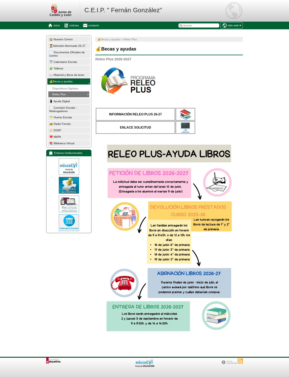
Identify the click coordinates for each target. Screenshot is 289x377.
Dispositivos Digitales (65, 88)
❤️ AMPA (55, 136)
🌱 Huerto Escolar (60, 117)
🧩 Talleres (56, 68)
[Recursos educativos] (68, 204)
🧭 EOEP (55, 130)
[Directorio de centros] (68, 185)
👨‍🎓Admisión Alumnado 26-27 (67, 45)
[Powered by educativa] (53, 361)
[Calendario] (68, 222)
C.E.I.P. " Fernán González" (123, 10)
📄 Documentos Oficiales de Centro (67, 54)
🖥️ (185, 127)
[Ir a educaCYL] (144, 366)
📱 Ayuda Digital (59, 101)
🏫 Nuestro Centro (61, 39)
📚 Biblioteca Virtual (61, 143)
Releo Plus (59, 94)
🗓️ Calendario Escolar (63, 61)
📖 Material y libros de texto (66, 74)
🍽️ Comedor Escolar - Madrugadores (63, 109)
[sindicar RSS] (240, 361)
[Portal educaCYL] (68, 166)
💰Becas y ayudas (61, 81)
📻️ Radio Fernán (60, 123)
